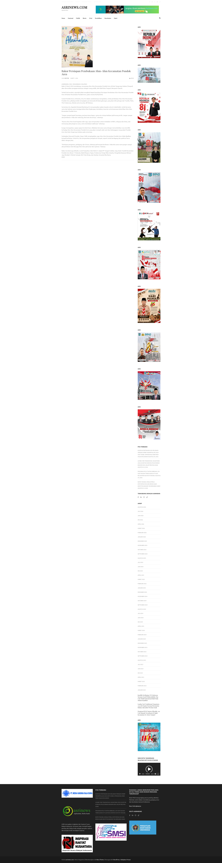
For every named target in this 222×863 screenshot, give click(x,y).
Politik (78, 18)
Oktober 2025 (142, 549)
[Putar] (140, 774)
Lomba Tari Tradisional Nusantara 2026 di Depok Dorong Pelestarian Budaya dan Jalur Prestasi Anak (149, 463)
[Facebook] (149, 2)
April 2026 (141, 524)
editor (67, 78)
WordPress (116, 859)
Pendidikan (98, 18)
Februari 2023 (142, 685)
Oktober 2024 (142, 600)
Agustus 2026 (142, 507)
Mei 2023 (140, 673)
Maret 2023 (141, 681)
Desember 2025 (142, 541)
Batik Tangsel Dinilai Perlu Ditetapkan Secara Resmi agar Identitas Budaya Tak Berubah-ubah (149, 484)
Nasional (70, 18)
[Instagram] (154, 2)
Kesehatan (108, 18)
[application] (149, 769)
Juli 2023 (140, 664)
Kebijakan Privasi (86, 1)
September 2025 (143, 554)
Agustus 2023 (142, 660)
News (63, 18)
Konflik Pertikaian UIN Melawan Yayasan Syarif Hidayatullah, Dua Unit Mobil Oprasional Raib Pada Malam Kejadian (148, 697)
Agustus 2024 (142, 609)
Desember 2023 (142, 643)
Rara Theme (100, 859)
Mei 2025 (140, 571)
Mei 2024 (140, 622)
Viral (90, 18)
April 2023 (141, 677)
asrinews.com (74, 7)
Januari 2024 (142, 639)
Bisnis (84, 18)
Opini (115, 18)
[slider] (148, 773)
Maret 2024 (141, 630)
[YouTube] (157, 2)
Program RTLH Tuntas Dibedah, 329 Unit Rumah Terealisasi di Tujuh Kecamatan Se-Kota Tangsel (149, 473)
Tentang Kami (97, 1)
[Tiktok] (159, 2)
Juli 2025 (140, 562)
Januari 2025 (142, 588)
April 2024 (141, 626)
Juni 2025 (140, 566)
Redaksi (77, 1)
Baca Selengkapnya (135, 806)
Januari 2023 (142, 690)
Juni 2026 (140, 515)
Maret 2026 (141, 528)
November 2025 (142, 545)
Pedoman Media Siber (67, 1)
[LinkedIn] (141, 497)
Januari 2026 (142, 537)
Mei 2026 (140, 520)
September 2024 (143, 605)
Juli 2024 (140, 613)
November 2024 (142, 596)
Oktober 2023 (142, 651)
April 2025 (141, 575)
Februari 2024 (142, 634)
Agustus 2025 (142, 558)
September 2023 (143, 656)
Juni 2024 (140, 617)
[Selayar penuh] (158, 774)
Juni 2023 (140, 668)
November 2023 (142, 647)
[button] (149, 769)
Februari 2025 (142, 583)
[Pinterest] (152, 2)
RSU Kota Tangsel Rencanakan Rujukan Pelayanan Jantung (116, 166)
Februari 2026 (142, 532)
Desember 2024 (142, 592)
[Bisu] (155, 774)
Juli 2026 (140, 511)
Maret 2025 (141, 579)
